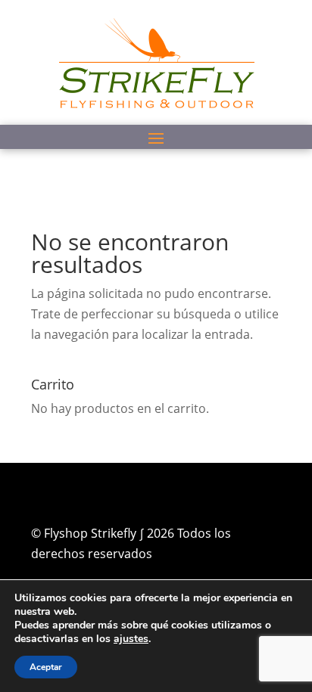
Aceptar (46, 667)
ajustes (131, 639)
